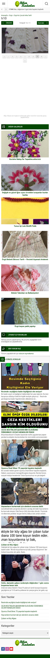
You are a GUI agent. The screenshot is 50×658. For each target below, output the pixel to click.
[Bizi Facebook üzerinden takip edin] (3, 649)
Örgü (10, 15)
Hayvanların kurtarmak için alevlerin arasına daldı (22, 506)
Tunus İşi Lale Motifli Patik (25, 226)
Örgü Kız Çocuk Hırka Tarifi (23, 15)
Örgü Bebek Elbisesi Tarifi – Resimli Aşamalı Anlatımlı (25, 259)
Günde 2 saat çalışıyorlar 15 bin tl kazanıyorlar (27, 9)
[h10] (25, 40)
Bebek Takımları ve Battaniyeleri (25, 293)
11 (41, 56)
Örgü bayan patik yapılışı (25, 326)
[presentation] (2, 9)
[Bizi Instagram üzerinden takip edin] (7, 649)
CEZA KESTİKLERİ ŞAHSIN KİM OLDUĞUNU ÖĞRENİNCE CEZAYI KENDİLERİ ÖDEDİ (19, 431)
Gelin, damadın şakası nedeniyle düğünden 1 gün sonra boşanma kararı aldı (25, 584)
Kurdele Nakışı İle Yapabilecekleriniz (25, 159)
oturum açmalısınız (26, 353)
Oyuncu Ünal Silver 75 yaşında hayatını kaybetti (21, 468)
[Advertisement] (25, 89)
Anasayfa (4, 15)
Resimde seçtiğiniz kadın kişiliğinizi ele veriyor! (21, 392)
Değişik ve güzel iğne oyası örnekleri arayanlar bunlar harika (25, 194)
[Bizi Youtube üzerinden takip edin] (11, 649)
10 (37, 56)
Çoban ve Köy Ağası (9, 545)
